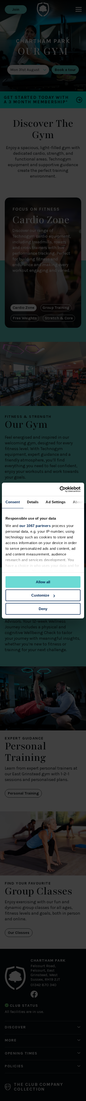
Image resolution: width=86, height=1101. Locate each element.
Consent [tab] (12, 502)
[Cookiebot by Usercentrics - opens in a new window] (61, 489)
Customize (40, 595)
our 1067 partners (35, 526)
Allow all (43, 582)
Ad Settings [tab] (55, 502)
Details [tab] (33, 502)
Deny (43, 609)
